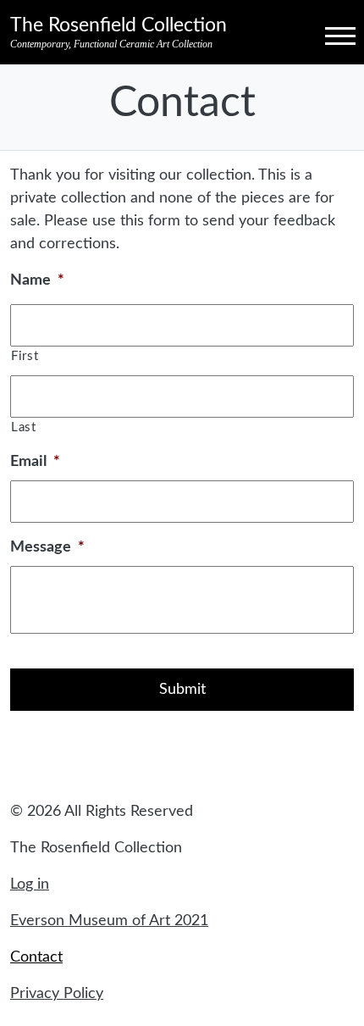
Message (47, 547)
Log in (29, 884)
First (24, 356)
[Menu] (325, 35)
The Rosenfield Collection (118, 25)
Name (37, 280)
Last (23, 427)
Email (35, 461)
